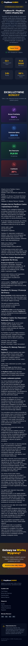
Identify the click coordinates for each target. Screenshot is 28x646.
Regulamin (3, 610)
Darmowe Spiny (5, 595)
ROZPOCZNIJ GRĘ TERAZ (14, 565)
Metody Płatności (5, 597)
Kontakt (3, 603)
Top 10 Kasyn (4, 591)
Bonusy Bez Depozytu (6, 593)
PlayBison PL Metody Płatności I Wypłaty (12, 201)
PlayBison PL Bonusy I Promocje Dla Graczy (13, 196)
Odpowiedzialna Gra (6, 605)
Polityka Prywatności (6, 608)
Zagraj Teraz (14, 48)
